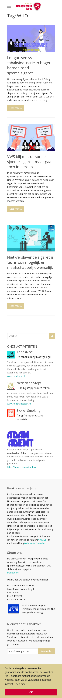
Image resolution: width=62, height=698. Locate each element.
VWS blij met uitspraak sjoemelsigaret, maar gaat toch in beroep (30, 161)
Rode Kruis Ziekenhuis (35, 543)
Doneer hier (13, 572)
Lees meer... (15, 107)
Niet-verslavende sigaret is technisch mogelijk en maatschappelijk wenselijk (30, 262)
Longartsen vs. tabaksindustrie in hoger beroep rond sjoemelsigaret (29, 65)
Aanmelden (46, 651)
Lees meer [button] (20, 684)
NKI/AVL (42, 539)
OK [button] (31, 692)
